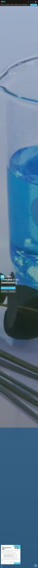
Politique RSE (12, 291)
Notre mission (4, 291)
